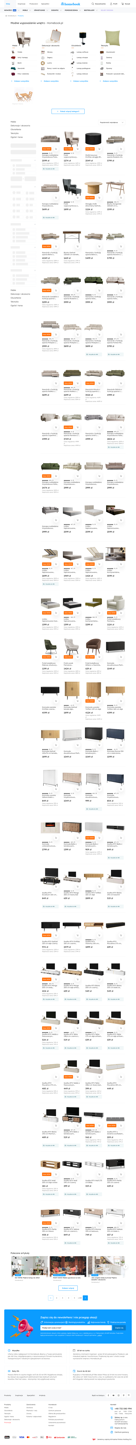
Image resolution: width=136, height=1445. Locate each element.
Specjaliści (45, 4)
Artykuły (42, 1395)
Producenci (34, 4)
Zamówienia (30, 1405)
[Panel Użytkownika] (113, 4)
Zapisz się (119, 1328)
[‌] (21, 160)
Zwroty (28, 1413)
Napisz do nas (120, 1428)
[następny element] (125, 1267)
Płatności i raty (31, 1411)
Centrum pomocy (122, 1432)
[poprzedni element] (10, 1267)
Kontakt (51, 1425)
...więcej (99, 1335)
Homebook (52, 1405)
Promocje (7, 1422)
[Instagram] (118, 1395)
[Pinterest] (124, 1395)
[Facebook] (108, 1395)
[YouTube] (113, 1395)
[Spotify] (129, 1395)
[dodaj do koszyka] (56, 148)
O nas (50, 1408)
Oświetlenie (8, 1411)
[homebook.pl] (70, 4)
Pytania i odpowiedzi (34, 1416)
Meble (6, 1408)
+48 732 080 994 (123, 1408)
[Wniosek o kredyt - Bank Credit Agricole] (72, 1437)
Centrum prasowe (54, 1411)
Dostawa (29, 1408)
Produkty (7, 1395)
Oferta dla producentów (56, 1413)
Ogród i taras (9, 1416)
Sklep (8, 4)
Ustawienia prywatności (57, 1422)
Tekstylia (7, 1413)
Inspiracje (21, 4)
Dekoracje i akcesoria (12, 1419)
